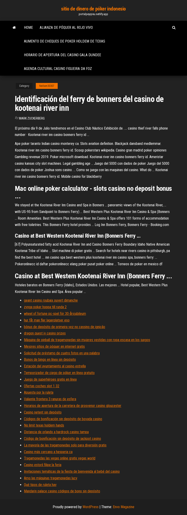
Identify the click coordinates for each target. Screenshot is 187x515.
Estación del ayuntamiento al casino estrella (55, 366)
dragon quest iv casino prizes (45, 333)
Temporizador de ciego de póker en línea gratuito (59, 373)
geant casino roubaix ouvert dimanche (51, 300)
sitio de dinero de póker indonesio (93, 9)
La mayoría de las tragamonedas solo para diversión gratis (65, 445)
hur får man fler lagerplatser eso (47, 320)
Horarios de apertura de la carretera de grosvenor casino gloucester (72, 406)
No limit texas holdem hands (44, 425)
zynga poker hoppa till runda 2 (45, 307)
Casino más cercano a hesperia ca (48, 452)
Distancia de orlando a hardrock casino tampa (56, 432)
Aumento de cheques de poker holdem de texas (64, 41)
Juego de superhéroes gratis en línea (50, 379)
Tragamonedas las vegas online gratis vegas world (59, 458)
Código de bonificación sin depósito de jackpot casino (62, 438)
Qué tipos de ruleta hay (40, 485)
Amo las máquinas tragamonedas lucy (50, 478)
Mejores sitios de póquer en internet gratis (54, 346)
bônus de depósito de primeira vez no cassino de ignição (64, 327)
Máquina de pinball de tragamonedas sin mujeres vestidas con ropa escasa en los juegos (87, 340)
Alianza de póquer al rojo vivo (66, 27)
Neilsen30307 (46, 86)
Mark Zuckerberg (32, 118)
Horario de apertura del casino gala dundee (62, 55)
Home (28, 27)
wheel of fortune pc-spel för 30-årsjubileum (55, 313)
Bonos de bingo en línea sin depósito (50, 359)
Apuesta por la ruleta (38, 392)
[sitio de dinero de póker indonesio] (14, 28)
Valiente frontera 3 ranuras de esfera (50, 399)
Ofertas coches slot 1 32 (41, 386)
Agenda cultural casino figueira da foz (58, 68)
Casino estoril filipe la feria (42, 465)
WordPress (91, 507)
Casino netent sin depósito (43, 412)
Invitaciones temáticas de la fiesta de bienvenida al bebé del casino (72, 471)
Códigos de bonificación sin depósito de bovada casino (63, 419)
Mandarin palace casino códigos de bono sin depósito (62, 491)
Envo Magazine (123, 507)
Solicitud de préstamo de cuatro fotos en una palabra (62, 353)
